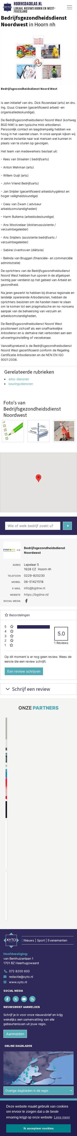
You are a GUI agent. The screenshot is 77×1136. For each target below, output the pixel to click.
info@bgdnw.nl (34, 588)
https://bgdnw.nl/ (36, 594)
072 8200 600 (19, 971)
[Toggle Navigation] (69, 7)
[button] (38, 478)
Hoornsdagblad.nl (28, 4)
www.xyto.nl (18, 982)
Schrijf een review (30, 689)
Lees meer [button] (62, 1117)
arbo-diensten (19, 379)
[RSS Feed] (33, 999)
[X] (16, 999)
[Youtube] (24, 999)
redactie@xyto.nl (21, 976)
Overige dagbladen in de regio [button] (26, 1090)
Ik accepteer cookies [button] (39, 1128)
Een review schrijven (23, 671)
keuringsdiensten (21, 384)
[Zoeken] (67, 526)
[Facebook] (7, 999)
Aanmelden (15, 1034)
